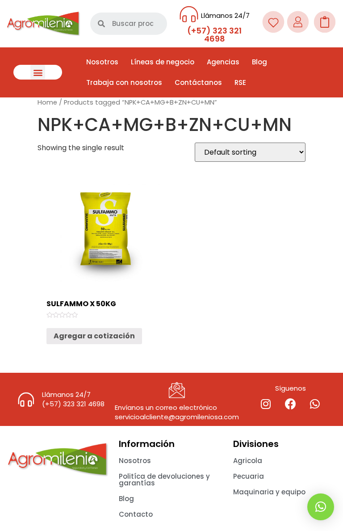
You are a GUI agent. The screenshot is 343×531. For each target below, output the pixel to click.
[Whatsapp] (315, 404)
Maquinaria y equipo (269, 492)
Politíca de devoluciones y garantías (164, 480)
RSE (240, 82)
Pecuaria (248, 476)
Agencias (223, 62)
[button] (37, 72)
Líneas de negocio (162, 62)
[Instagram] (266, 404)
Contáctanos (198, 82)
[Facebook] (290, 404)
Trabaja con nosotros (124, 82)
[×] (320, 506)
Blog (259, 62)
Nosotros (102, 62)
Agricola (247, 460)
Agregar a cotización (94, 336)
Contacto (136, 514)
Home (47, 102)
